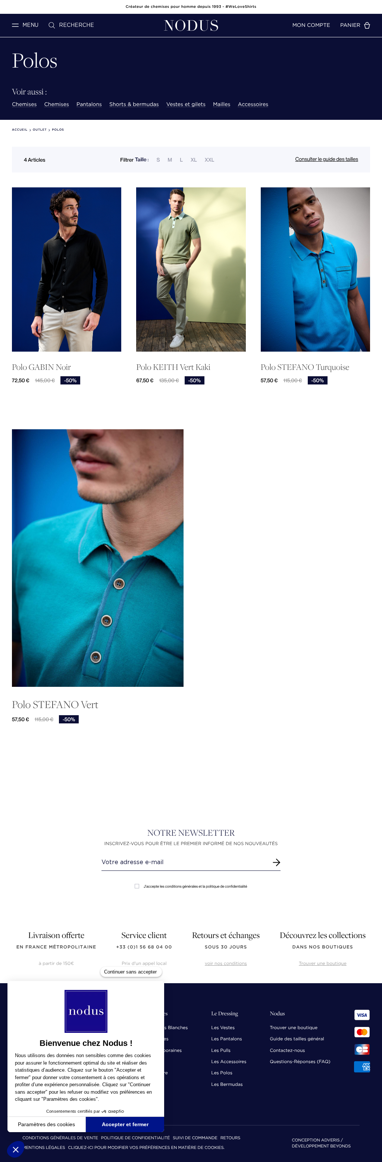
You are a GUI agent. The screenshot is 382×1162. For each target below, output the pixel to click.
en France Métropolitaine (56, 947)
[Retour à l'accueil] (191, 25)
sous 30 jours (226, 947)
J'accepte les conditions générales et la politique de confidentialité (195, 886)
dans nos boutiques (322, 947)
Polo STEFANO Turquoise (305, 367)
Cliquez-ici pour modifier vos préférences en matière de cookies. (146, 1148)
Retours (230, 1138)
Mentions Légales (43, 1148)
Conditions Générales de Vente (60, 1138)
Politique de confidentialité (135, 1138)
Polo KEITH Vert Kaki (173, 367)
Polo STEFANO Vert (55, 704)
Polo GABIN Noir (41, 367)
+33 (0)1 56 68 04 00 (144, 947)
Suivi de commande (195, 1138)
